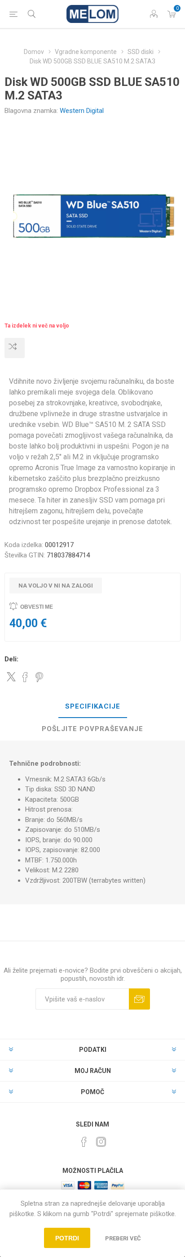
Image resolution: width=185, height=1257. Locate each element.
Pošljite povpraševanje (92, 729)
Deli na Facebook (25, 677)
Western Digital (82, 111)
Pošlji (139, 999)
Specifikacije (92, 706)
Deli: (11, 659)
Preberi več (123, 1238)
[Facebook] (84, 1142)
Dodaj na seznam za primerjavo (14, 348)
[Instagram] (101, 1142)
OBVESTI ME (36, 607)
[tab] (92, 707)
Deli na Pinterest (39, 677)
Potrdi (67, 1238)
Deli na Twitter (11, 676)
